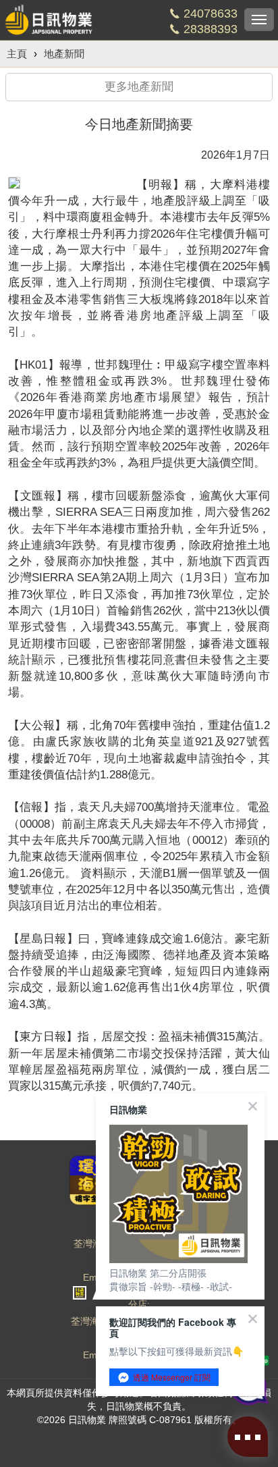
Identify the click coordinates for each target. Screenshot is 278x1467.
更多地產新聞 (139, 86)
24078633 (211, 13)
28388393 (211, 29)
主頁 (17, 53)
